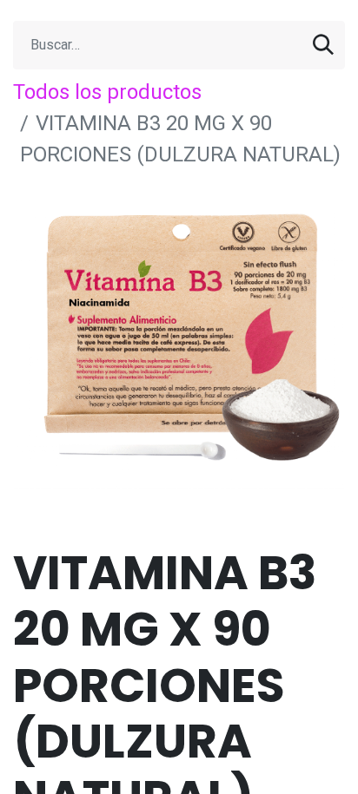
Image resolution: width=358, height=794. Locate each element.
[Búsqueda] (323, 45)
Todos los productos (107, 92)
